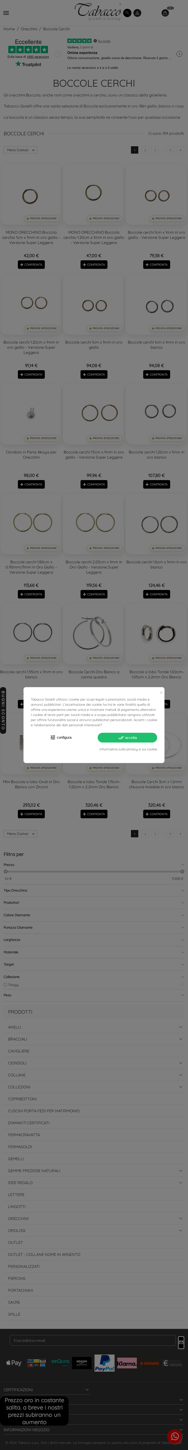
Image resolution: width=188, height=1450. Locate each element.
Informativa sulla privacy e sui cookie (128, 749)
